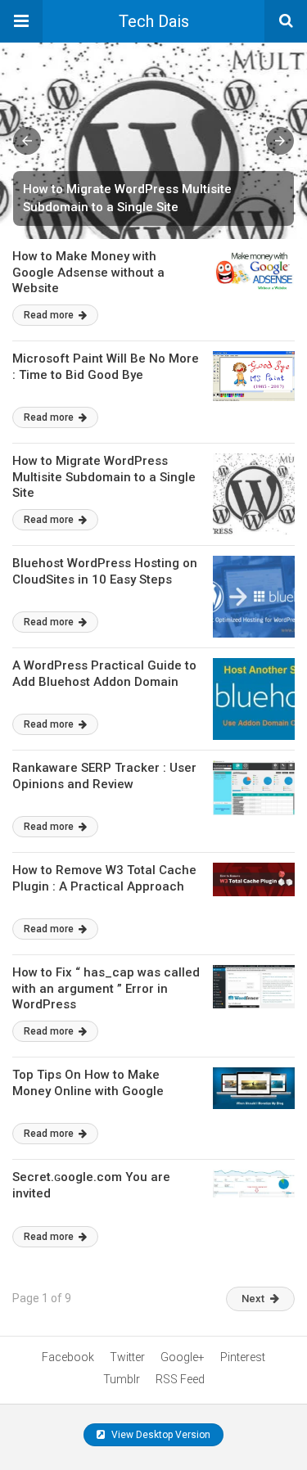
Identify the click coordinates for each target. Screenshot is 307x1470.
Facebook (68, 1357)
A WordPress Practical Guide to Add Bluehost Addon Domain (104, 673)
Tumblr (121, 1379)
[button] (21, 21)
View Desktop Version (159, 1435)
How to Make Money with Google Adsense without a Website (88, 272)
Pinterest (242, 1357)
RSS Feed (180, 1379)
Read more (50, 315)
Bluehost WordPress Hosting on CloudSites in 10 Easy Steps (104, 571)
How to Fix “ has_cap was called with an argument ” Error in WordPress (106, 988)
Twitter (127, 1357)
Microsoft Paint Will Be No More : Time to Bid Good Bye (105, 366)
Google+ (182, 1357)
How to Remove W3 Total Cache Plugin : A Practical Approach (104, 878)
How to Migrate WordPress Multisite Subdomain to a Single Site (104, 476)
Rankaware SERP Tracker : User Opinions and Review (104, 775)
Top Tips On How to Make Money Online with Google (88, 1082)
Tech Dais (154, 21)
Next (253, 1298)
